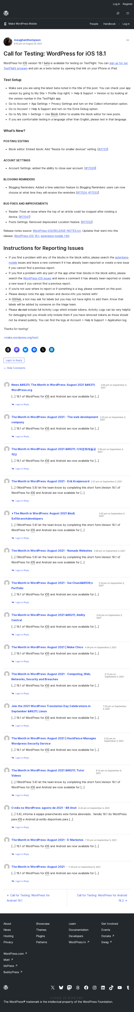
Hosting (8, 936)
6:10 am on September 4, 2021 (109, 771)
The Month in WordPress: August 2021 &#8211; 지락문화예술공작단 (53, 451)
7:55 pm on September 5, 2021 (101, 840)
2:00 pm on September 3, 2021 (114, 386)
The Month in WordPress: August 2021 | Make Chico (47, 647)
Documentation (78, 930)
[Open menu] (128, 13)
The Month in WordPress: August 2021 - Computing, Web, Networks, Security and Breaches (51, 676)
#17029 (90, 168)
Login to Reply (14, 360)
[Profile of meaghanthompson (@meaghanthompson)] (7, 42)
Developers (76, 936)
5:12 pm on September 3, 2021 (114, 675)
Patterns (41, 942)
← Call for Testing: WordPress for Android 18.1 (28, 898)
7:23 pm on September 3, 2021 (114, 707)
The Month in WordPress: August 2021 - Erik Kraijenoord (50, 481)
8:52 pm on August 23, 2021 (28, 44)
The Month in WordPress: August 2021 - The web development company (54, 419)
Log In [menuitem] (116, 3)
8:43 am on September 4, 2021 (94, 808)
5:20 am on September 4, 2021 (114, 739)
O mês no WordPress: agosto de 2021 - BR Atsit (44, 808)
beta (47, 63)
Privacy (8, 942)
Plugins (40, 936)
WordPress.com (15, 953)
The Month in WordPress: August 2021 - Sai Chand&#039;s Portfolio (52, 585)
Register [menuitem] (128, 3)
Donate (107, 936)
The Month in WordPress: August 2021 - (38, 866)
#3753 (103, 149)
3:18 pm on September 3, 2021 (111, 584)
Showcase (43, 923)
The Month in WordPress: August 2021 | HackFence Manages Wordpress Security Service (53, 741)
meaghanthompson (27, 40)
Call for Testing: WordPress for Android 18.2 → (102, 898)
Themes (41, 930)
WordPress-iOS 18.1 (26, 236)
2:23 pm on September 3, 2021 (113, 418)
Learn (72, 923)
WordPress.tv (79, 942)
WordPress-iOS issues (37, 278)
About (7, 923)
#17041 (24, 217)
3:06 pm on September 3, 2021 (109, 551)
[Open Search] (118, 13)
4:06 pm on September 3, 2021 (101, 647)
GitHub (16, 299)
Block (54, 114)
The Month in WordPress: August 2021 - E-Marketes (47, 840)
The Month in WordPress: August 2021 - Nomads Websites (51, 550)
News (7, 930)
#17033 (93, 192)
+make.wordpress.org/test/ (21, 337)
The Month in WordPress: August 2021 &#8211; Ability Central (48, 617)
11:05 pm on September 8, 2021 (84, 867)
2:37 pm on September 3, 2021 (106, 481)
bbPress (10, 966)
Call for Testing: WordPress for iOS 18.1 (54, 53)
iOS (25, 63)
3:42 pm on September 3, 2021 (109, 616)
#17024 (82, 192)
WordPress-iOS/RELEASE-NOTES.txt (57, 230)
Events (105, 930)
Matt (8, 959)
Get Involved (109, 923)
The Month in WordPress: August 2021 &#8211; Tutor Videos (47, 773)
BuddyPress (13, 972)
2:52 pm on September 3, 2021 (112, 514)
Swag (106, 942)
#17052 (87, 222)
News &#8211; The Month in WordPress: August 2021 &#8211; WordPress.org (53, 387)
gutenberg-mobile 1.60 (55, 236)
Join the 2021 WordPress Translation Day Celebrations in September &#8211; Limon (51, 708)
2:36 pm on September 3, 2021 (111, 450)
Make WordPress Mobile (23, 23)
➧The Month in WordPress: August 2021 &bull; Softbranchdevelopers (43, 516)
